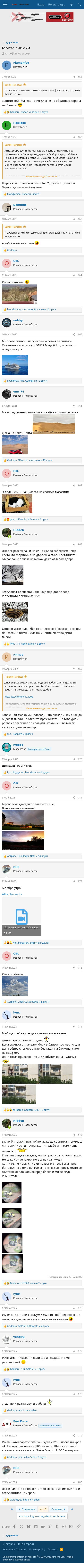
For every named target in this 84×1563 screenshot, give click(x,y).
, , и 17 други (30, 460)
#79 (80, 1435)
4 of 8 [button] (43, 1509)
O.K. (7, 53)
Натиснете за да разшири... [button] (42, 176)
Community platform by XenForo (34, 1556)
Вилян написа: (13, 84)
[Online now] (9, 536)
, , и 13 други (27, 380)
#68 (80, 544)
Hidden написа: (13, 676)
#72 (80, 881)
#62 (80, 137)
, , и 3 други (28, 772)
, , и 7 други (29, 112)
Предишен (28, 1509)
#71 (80, 797)
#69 (80, 669)
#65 (80, 334)
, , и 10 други (31, 309)
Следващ (57, 1509)
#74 (80, 1026)
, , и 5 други (28, 1001)
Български (27, 1544)
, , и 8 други (27, 643)
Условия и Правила (14, 1549)
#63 (80, 219)
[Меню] (5, 4)
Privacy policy (37, 1549)
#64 (80, 275)
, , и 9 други (29, 519)
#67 (80, 485)
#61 (80, 77)
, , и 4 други (28, 1326)
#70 (80, 759)
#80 (80, 1482)
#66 (80, 405)
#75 (80, 1135)
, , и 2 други (28, 1283)
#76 (80, 1308)
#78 (80, 1394)
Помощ (52, 1549)
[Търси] (79, 4)
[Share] (73, 77)
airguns (10, 1544)
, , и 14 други (27, 856)
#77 (80, 1351)
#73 (80, 967)
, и (23, 194)
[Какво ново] (71, 4)
